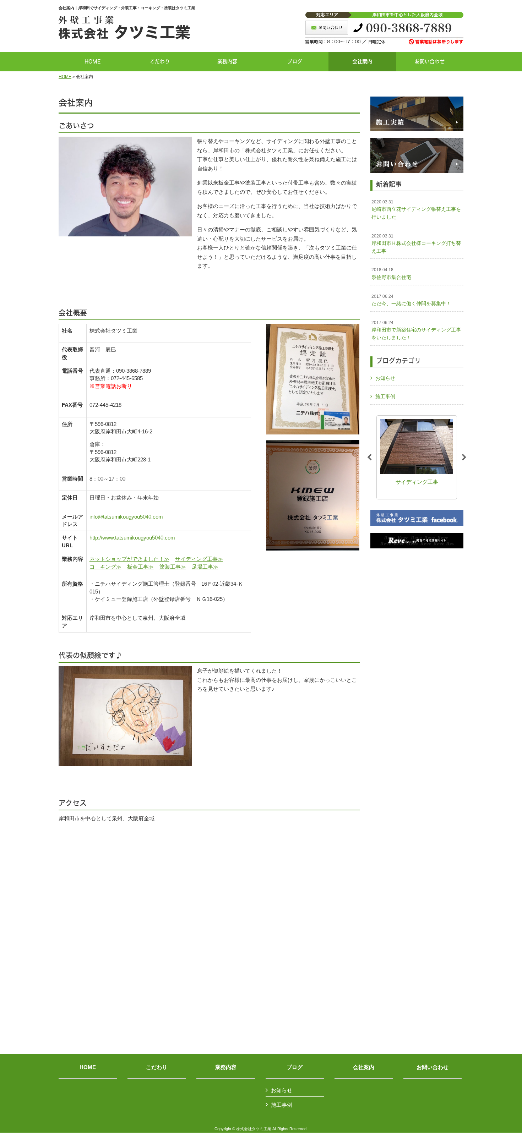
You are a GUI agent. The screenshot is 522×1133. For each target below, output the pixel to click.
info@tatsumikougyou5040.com (126, 517)
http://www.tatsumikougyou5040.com (132, 538)
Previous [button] (369, 457)
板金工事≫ (140, 567)
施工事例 (385, 396)
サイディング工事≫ (199, 559)
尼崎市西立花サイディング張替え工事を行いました (416, 209)
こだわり (156, 1067)
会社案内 (363, 1067)
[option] (419, 457)
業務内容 (225, 1067)
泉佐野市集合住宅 (391, 273)
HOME (65, 76)
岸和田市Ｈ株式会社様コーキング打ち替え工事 (416, 244)
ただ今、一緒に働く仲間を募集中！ (411, 300)
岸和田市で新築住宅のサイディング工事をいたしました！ (416, 330)
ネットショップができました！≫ (129, 559)
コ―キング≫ (105, 567)
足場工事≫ (205, 567)
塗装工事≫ (172, 567)
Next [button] (464, 457)
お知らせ (385, 378)
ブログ (295, 1067)
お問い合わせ (432, 1067)
